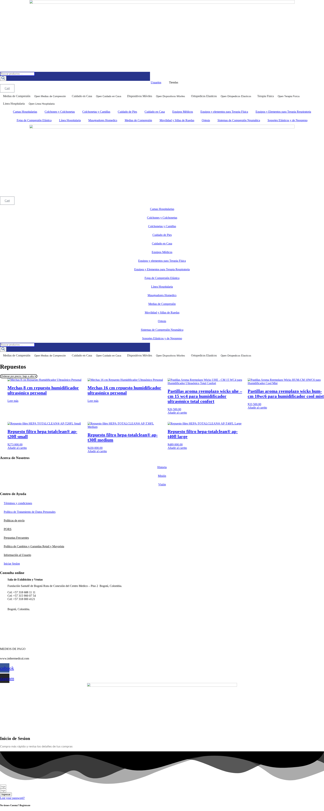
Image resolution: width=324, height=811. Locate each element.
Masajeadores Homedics (102, 120)
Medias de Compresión (138, 120)
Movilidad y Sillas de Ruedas (177, 120)
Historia (162, 467)
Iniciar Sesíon (12, 563)
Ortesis (206, 120)
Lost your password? (12, 798)
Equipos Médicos (182, 111)
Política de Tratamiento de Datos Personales (30, 511)
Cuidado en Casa (155, 111)
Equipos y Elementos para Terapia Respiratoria (283, 111)
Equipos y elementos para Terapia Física (224, 111)
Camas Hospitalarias (25, 111)
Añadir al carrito (177, 412)
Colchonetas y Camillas (96, 111)
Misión (162, 475)
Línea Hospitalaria (70, 120)
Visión (162, 484)
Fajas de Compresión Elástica (34, 120)
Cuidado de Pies (127, 111)
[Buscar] (3, 78)
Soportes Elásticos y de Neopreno (288, 120)
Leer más (13, 400)
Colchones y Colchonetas (60, 111)
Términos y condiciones (18, 503)
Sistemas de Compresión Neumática (239, 120)
